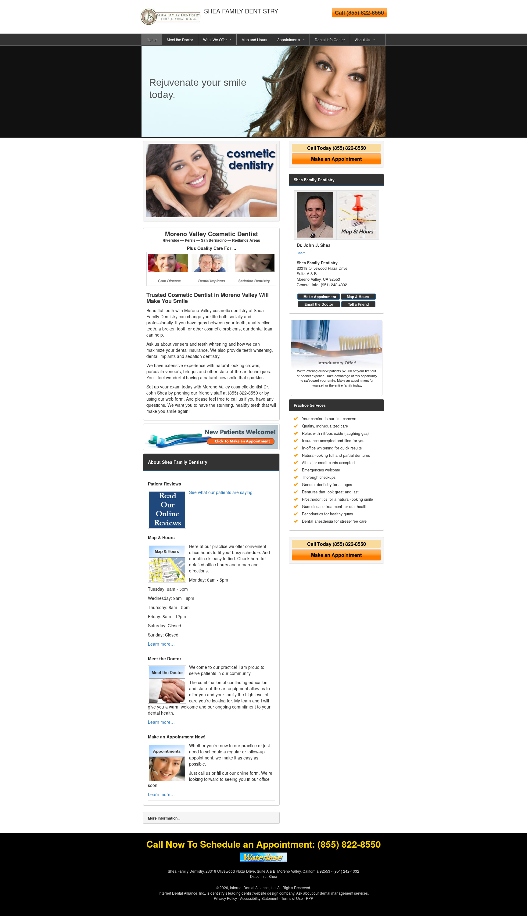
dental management (336, 893)
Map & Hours (358, 296)
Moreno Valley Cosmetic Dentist (211, 236)
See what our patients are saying (221, 492)
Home (152, 39)
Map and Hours (254, 39)
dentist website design (260, 893)
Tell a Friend (358, 304)
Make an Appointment (336, 158)
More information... (164, 818)
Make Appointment (319, 296)
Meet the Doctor (180, 39)
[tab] (211, 818)
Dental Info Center (330, 39)
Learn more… (161, 644)
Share (301, 252)
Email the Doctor (318, 304)
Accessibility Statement (259, 898)
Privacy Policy (225, 898)
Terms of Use (292, 898)
